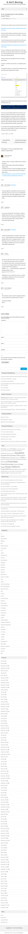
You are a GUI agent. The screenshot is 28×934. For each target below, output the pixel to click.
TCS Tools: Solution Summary (7, 431)
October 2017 (4, 866)
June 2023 (3, 718)
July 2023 (3, 716)
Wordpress (20, 932)
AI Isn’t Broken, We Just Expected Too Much (10, 526)
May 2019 (3, 821)
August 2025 (3, 670)
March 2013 (3, 900)
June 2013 (3, 897)
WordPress (3, 648)
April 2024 (3, 696)
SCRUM (2, 617)
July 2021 (3, 759)
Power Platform (12, 467)
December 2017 (4, 862)
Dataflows (9, 450)
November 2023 (4, 706)
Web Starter (3, 643)
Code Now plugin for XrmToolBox (8, 436)
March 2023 (3, 723)
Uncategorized (4, 641)
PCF (2, 462)
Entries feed (3, 917)
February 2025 (4, 677)
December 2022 (4, 728)
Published (3, 615)
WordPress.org (4, 922)
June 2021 (3, 761)
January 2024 (3, 701)
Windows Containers (5, 646)
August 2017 (3, 871)
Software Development (6, 624)
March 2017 (3, 883)
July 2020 (3, 787)
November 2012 (4, 905)
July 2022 (3, 735)
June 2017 (3, 876)
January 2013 (3, 902)
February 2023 (4, 725)
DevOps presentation (5, 390)
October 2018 (4, 838)
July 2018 (3, 845)
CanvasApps (12, 449)
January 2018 (3, 859)
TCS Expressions (18, 471)
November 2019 (4, 807)
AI (1, 449)
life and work (8, 459)
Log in (2, 915)
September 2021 (4, 754)
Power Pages (3, 603)
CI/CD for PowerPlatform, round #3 (8, 378)
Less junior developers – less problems (9, 486)
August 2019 (3, 814)
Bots (2, 543)
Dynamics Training (5, 417)
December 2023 (4, 704)
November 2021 (4, 749)
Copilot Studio (4, 450)
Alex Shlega (6, 18)
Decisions (3, 569)
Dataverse (14, 450)
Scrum (24, 469)
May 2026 (3, 661)
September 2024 (4, 687)
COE (2, 550)
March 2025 (3, 675)
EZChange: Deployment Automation (8, 434)
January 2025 (3, 680)
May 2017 (3, 878)
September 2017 (4, 869)
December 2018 (4, 833)
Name (2, 337)
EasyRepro (7, 457)
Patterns (25, 459)
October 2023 (4, 708)
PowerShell (14, 469)
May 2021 (3, 763)
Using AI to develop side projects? (8, 491)
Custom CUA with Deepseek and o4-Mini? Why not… (12, 480)
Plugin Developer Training (6, 419)
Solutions (3, 627)
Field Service (18, 457)
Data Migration (4, 560)
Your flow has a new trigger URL (7, 523)
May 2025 (3, 673)
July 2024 (3, 692)
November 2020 (4, 778)
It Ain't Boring (15, 2)
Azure (8, 448)
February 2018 (4, 857)
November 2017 (4, 864)
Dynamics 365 (4, 574)
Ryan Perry (3, 409)
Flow (7, 133)
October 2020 (4, 780)
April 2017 (3, 881)
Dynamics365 (5, 455)
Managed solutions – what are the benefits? (16, 409)
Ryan (2, 405)
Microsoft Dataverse (16, 459)
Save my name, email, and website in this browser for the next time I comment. (13, 358)
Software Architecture (5, 622)
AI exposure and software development (9, 488)
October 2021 (4, 751)
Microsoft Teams (4, 588)
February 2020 (4, 799)
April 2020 (3, 795)
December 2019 (4, 804)
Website (3, 349)
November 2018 (4, 835)
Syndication (3, 629)
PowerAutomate (7, 464)
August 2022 (3, 732)
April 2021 (3, 766)
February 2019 (4, 828)
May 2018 (3, 850)
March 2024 (3, 699)
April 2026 (3, 663)
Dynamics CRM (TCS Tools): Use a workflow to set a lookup (13, 441)
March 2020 (3, 797)
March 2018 (3, 854)
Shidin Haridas (8, 155)
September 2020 (4, 783)
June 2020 (3, 790)
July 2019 (3, 816)
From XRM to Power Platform (7, 381)
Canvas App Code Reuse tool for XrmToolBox (11, 429)
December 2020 (4, 775)
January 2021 (3, 773)
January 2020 (3, 802)
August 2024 (3, 689)
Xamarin (2, 651)
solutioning (10, 471)
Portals (5, 462)
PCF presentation (4, 387)
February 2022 (4, 742)
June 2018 (3, 847)
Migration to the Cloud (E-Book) (7, 421)
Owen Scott (3, 401)
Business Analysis (4, 545)
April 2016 (3, 893)
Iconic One (6, 932)
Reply (2, 179)
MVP (22, 459)
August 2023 (3, 713)
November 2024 (4, 684)
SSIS (13, 471)
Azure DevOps (4, 538)
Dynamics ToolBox (5, 576)
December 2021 (4, 747)
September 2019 (4, 811)
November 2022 (4, 730)
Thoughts (6, 473)
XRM (20, 472)
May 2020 (3, 792)
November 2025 (4, 665)
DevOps (8, 453)
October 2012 (4, 907)
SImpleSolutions (4, 471)
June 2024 (3, 694)
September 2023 (4, 711)
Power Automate (4, 598)
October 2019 (4, 809)
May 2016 (3, 890)
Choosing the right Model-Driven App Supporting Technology (14, 376)
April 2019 (3, 823)
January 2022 (3, 744)
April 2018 (3, 852)
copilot (23, 448)
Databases (3, 562)
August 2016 (3, 885)
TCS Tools (3, 631)
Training (2, 636)
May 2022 (3, 737)
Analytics (4, 449)
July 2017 (3, 874)
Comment (3, 320)
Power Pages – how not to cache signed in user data (12, 513)
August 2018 (3, 842)
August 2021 (3, 756)
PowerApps (12, 461)
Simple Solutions (4, 619)
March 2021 (3, 768)
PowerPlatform (6, 469)
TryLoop (2, 639)
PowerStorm (20, 469)
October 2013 (4, 895)
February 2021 (4, 771)
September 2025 (4, 668)
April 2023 (3, 720)
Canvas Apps (19, 448)
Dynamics (19, 453)
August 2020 (3, 785)
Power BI (16, 464)
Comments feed (4, 919)
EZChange (12, 457)
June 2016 (3, 888)
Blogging (2, 541)
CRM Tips (3, 557)
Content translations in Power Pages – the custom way (12, 511)
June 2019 (3, 818)
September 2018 (4, 840)
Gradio (2, 581)
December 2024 (4, 682)
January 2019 (3, 830)
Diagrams (13, 453)
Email (2, 343)
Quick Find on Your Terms (6, 439)
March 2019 (3, 826)
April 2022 (3, 740)
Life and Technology (5, 584)
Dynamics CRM (14, 455)
